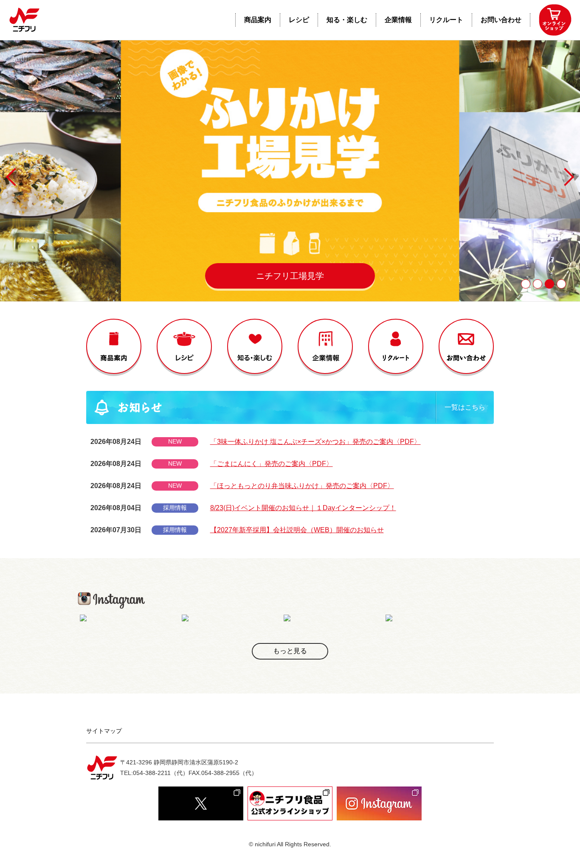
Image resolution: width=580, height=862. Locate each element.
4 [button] (561, 284)
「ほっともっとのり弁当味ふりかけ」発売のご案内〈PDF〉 (302, 485)
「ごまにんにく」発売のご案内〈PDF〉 (271, 463)
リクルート (446, 19)
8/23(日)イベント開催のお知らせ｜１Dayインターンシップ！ (303, 507)
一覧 (465, 407)
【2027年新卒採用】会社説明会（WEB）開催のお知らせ (297, 529)
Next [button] (565, 177)
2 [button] (537, 284)
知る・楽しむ (347, 19)
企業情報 (398, 19)
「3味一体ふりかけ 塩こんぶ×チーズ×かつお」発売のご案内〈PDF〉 (315, 441)
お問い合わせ (501, 19)
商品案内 (257, 19)
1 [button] (525, 284)
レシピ (299, 19)
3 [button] (549, 284)
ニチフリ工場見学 (290, 276)
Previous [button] (15, 177)
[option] (290, 170)
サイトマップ (104, 730)
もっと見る (290, 650)
